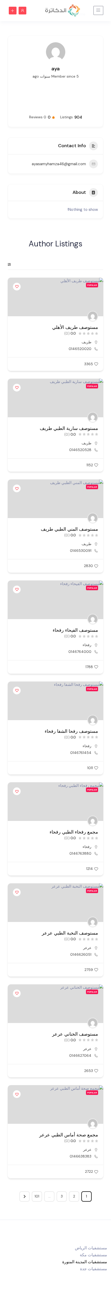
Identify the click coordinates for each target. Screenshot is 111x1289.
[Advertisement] (56, 96)
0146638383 (80, 1156)
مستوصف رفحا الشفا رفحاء (71, 731)
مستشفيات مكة (93, 1255)
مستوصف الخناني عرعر (75, 1034)
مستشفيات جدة (93, 1268)
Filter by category (12, 264)
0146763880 (80, 853)
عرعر (87, 947)
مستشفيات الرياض (91, 1248)
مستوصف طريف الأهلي (75, 327)
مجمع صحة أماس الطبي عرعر (68, 1135)
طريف (86, 342)
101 (37, 1196)
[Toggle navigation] (98, 10)
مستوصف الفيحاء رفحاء (75, 630)
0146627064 (80, 1055)
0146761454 (80, 752)
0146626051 (80, 954)
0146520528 (80, 449)
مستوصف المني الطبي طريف (69, 529)
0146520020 (80, 348)
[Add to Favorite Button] (17, 286)
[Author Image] (92, 316)
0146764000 (79, 651)
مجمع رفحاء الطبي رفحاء (74, 832)
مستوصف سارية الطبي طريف (69, 428)
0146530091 (80, 550)
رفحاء (87, 645)
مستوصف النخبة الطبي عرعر (70, 933)
